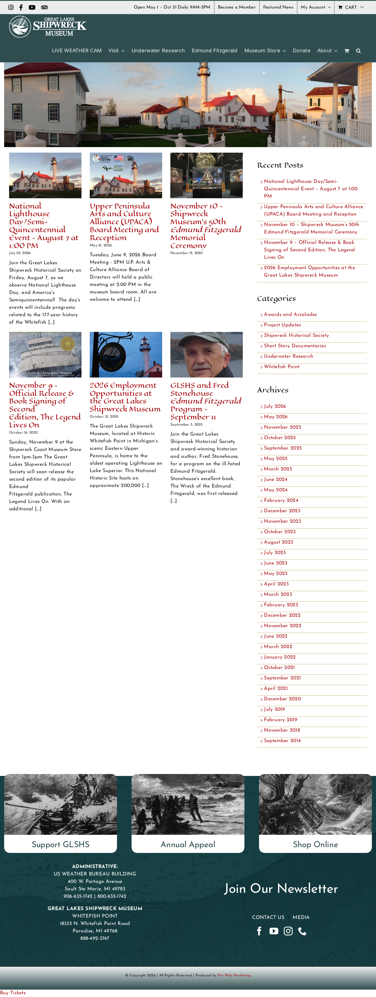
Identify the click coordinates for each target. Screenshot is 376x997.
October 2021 (279, 667)
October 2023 (280, 532)
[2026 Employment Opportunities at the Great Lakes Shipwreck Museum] (126, 355)
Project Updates (282, 325)
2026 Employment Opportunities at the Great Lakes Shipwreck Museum (125, 397)
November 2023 (282, 521)
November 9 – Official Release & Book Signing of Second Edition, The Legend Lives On (45, 405)
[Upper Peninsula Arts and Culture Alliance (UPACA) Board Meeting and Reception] (126, 175)
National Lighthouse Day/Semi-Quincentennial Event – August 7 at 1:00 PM (44, 226)
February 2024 (281, 500)
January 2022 (280, 657)
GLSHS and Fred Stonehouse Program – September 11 (205, 401)
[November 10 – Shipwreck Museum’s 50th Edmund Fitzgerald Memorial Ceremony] (206, 175)
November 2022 (282, 626)
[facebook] (259, 931)
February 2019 (280, 720)
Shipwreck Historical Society (296, 335)
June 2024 (275, 479)
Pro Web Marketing (234, 975)
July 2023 (275, 552)
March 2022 (278, 647)
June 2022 (275, 636)
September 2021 (282, 678)
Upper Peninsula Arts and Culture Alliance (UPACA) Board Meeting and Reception (124, 222)
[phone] (302, 931)
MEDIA (301, 917)
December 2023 (282, 511)
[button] (358, 50)
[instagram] (288, 931)
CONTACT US (268, 917)
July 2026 (275, 406)
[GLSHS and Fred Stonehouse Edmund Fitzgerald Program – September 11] (206, 355)
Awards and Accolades (290, 314)
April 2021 (276, 688)
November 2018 (282, 730)
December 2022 (282, 615)
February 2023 (281, 605)
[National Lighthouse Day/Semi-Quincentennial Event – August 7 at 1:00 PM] (45, 175)
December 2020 (282, 699)
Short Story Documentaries (295, 346)
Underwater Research (288, 356)
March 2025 (278, 469)
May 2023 (275, 573)
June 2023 (275, 563)
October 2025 (280, 438)
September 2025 (283, 448)
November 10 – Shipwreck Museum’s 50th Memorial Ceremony (205, 226)
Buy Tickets (13, 993)
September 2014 (282, 741)
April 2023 (276, 584)
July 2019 (274, 709)
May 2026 (276, 417)
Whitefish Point (281, 367)
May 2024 (276, 490)
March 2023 (278, 594)
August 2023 (278, 542)
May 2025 (275, 458)
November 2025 (282, 427)
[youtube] (273, 931)
